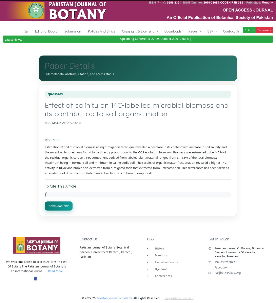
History (159, 248)
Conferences (163, 276)
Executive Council (167, 262)
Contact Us (231, 31)
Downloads (172, 31)
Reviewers (264, 30)
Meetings (161, 255)
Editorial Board (46, 31)
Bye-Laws (161, 269)
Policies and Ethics (101, 31)
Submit (249, 30)
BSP (210, 31)
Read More (55, 271)
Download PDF (58, 206)
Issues (193, 31)
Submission (72, 31)
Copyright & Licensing (138, 31)
